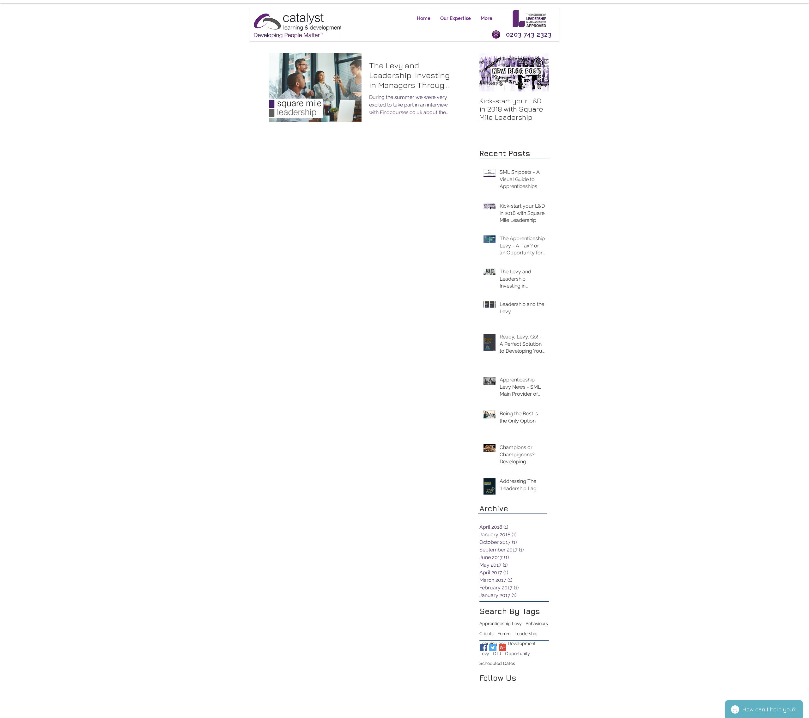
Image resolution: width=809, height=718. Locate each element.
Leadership (526, 633)
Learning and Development (507, 643)
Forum (504, 633)
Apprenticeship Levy (500, 623)
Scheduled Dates (497, 663)
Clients (486, 633)
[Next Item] (539, 72)
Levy (484, 653)
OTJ (497, 653)
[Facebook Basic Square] (483, 647)
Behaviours (537, 623)
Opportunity (517, 653)
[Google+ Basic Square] (502, 647)
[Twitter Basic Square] (492, 647)
